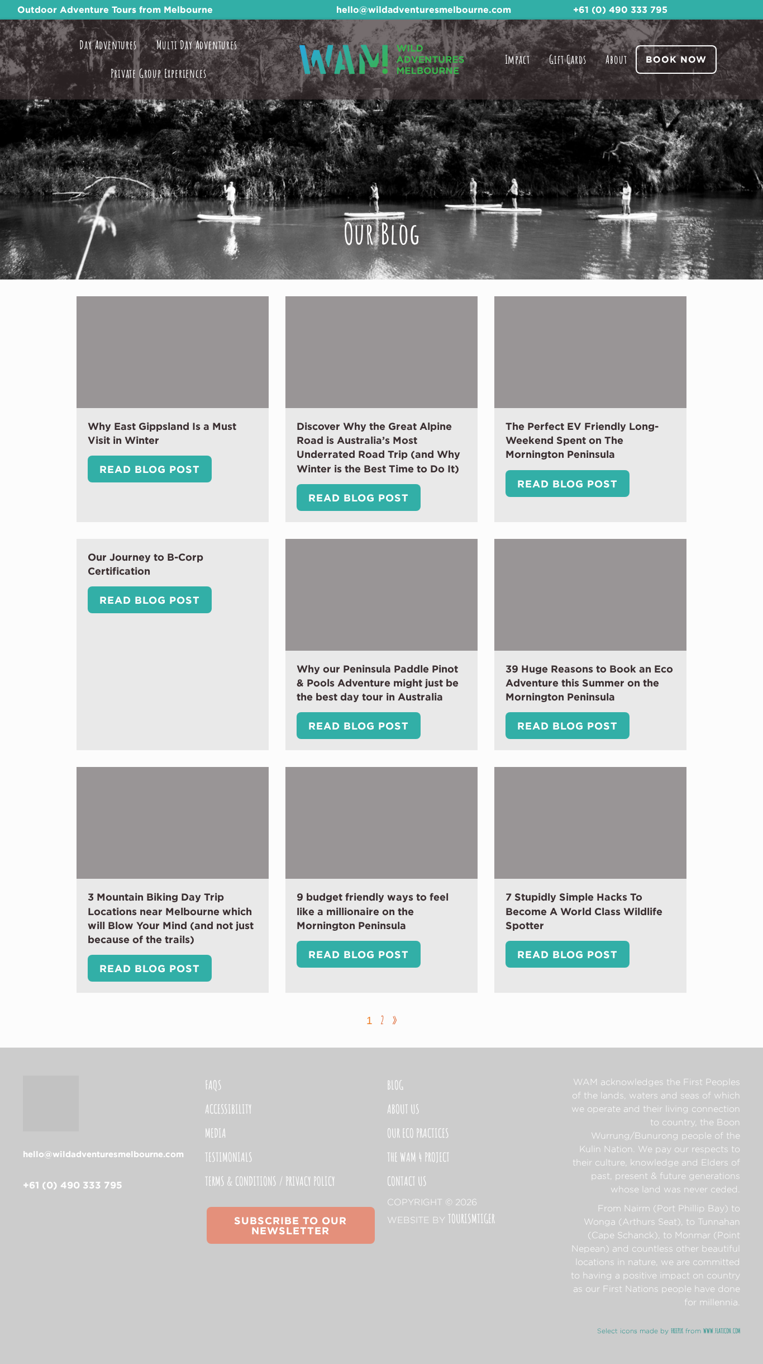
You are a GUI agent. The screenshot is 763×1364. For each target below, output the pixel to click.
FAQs (213, 1084)
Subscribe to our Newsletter (290, 1225)
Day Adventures (107, 44)
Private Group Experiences (159, 73)
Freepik (677, 1331)
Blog (395, 1084)
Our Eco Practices (418, 1132)
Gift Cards (567, 59)
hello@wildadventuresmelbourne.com (423, 9)
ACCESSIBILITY (228, 1108)
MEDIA (215, 1132)
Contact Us (407, 1180)
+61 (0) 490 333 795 (620, 9)
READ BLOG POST (149, 469)
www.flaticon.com (721, 1331)
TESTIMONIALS (228, 1156)
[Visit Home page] (381, 59)
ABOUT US (403, 1108)
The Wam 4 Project (418, 1156)
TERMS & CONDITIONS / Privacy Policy (270, 1180)
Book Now (676, 59)
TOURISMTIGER (471, 1218)
